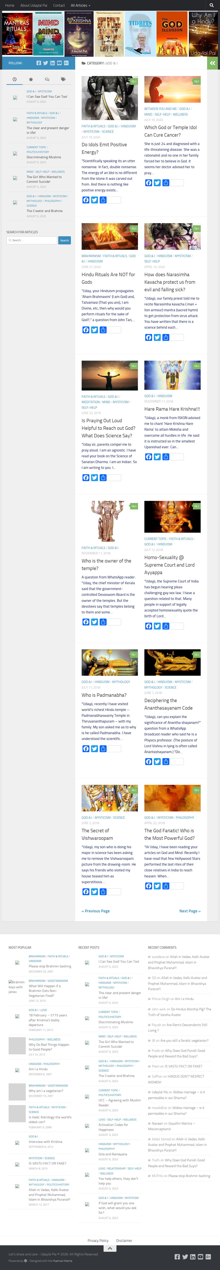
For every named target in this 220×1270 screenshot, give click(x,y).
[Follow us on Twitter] (45, 63)
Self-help (162, 114)
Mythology (121, 682)
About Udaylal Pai (33, 5)
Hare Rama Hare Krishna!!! (172, 409)
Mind (148, 114)
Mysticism (91, 132)
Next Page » (190, 911)
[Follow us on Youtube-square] (59, 63)
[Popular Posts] (31, 80)
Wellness (180, 114)
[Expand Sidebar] (212, 63)
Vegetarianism (58, 980)
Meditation (91, 402)
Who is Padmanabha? (104, 695)
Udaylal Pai (160, 1092)
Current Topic (155, 539)
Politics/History (38, 152)
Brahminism (91, 256)
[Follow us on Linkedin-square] (52, 63)
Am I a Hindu (38, 1069)
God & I (113, 126)
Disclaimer (124, 1240)
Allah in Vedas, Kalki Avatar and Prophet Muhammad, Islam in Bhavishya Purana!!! (49, 1194)
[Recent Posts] (14, 80)
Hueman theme (62, 1261)
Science (108, 132)
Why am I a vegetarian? (46, 1091)
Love (43, 1010)
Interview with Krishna (45, 1142)
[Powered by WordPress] (25, 1260)
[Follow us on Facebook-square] (38, 63)
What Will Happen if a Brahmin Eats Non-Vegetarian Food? (45, 991)
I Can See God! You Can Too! (47, 97)
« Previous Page (96, 911)
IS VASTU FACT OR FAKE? (47, 1163)
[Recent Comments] (47, 80)
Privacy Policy (98, 1240)
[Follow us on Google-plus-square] (66, 63)
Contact (59, 5)
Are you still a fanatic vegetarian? (184, 1040)
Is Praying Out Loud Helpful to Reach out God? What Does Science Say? (108, 428)
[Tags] (63, 80)
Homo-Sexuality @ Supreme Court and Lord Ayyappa (169, 564)
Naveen (157, 1123)
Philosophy (185, 818)
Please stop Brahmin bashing (50, 966)
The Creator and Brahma (45, 211)
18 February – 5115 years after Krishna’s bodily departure (48, 1020)
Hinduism (128, 126)
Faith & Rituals (93, 126)
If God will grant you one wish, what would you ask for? (117, 1208)
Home (9, 5)
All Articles (79, 5)
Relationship (116, 1168)
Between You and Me (160, 109)
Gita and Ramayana (113, 1154)
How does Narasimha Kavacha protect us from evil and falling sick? (169, 282)
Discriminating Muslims (44, 157)
